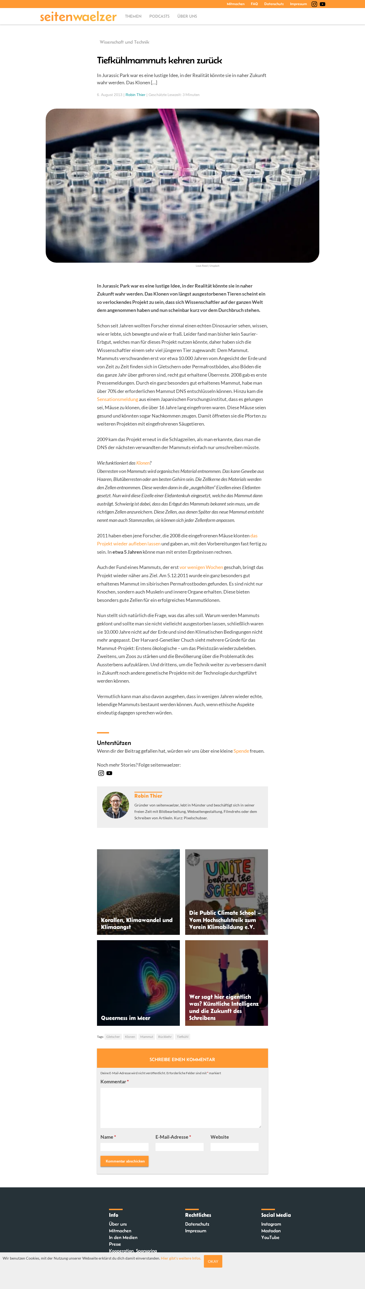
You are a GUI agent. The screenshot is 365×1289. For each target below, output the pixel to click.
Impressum (298, 4)
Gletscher (113, 1037)
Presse (115, 1244)
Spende (241, 751)
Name (108, 1137)
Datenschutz (274, 4)
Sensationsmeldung (117, 399)
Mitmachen (235, 4)
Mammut (146, 1037)
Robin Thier (135, 95)
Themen (133, 16)
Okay (213, 1261)
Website (220, 1137)
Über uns (187, 16)
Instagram (271, 1224)
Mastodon (271, 1230)
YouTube (270, 1237)
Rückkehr (165, 1037)
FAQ (254, 4)
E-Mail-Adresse (173, 1137)
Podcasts (159, 16)
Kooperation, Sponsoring (133, 1250)
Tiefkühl (182, 1037)
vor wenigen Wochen (201, 567)
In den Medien (123, 1237)
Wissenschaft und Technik (124, 42)
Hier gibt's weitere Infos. (181, 1258)
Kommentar (114, 1081)
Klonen (130, 1037)
